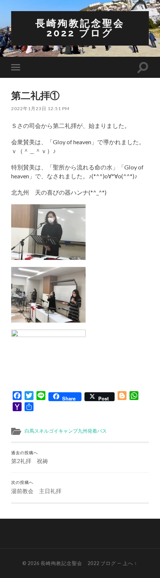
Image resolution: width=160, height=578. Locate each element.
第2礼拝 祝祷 (29, 457)
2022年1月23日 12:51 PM (40, 108)
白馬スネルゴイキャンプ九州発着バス (66, 431)
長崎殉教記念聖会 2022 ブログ (85, 28)
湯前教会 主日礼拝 (36, 487)
